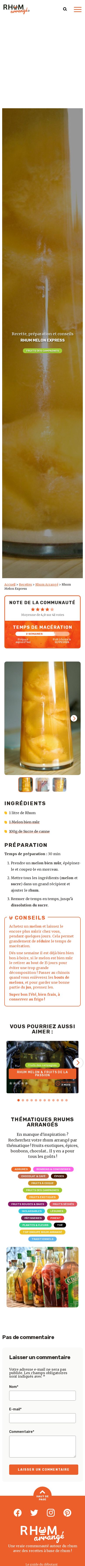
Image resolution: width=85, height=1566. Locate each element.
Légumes (56, 1211)
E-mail (15, 1409)
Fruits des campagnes (42, 350)
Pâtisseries (33, 1218)
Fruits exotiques (42, 1197)
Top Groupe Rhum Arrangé (42, 1232)
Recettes (25, 584)
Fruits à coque (42, 1183)
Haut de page (42, 1498)
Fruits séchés (63, 1204)
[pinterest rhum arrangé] (67, 1513)
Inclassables (32, 1211)
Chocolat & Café (33, 1176)
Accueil (9, 584)
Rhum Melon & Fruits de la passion (42, 1073)
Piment (55, 1218)
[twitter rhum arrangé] (34, 1513)
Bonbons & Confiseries (53, 1169)
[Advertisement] (42, 63)
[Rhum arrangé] (16, 9)
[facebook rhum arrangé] (18, 1513)
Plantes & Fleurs (35, 1225)
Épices (59, 1176)
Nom (13, 1387)
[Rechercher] (65, 9)
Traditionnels (42, 1239)
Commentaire (21, 1432)
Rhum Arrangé (46, 584)
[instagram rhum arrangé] (51, 1513)
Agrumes (21, 1169)
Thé (60, 1225)
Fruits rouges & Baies (27, 1204)
